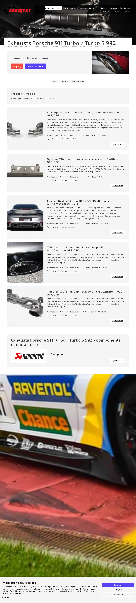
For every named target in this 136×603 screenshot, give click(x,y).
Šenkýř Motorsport (14, 47)
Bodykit (27, 98)
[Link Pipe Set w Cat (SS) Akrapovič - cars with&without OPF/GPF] (25, 128)
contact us (45, 58)
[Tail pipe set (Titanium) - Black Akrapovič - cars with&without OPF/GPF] (25, 262)
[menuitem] (53, 8)
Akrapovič (64, 135)
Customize (118, 594)
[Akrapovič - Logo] (29, 356)
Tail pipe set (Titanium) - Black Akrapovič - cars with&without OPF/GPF (79, 249)
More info (6, 597)
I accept (118, 585)
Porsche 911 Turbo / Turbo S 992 (65, 139)
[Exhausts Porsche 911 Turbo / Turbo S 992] (110, 62)
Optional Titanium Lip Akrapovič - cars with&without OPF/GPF (83, 161)
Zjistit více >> (117, 144)
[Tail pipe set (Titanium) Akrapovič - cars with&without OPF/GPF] (25, 306)
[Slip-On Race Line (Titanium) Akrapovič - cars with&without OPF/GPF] (25, 216)
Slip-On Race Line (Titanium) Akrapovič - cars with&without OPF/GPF (78, 202)
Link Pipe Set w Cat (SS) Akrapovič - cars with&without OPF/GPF (84, 114)
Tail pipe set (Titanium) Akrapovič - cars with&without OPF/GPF (84, 293)
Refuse (118, 589)
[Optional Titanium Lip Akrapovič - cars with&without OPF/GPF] (25, 173)
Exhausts (39, 98)
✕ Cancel (50, 98)
